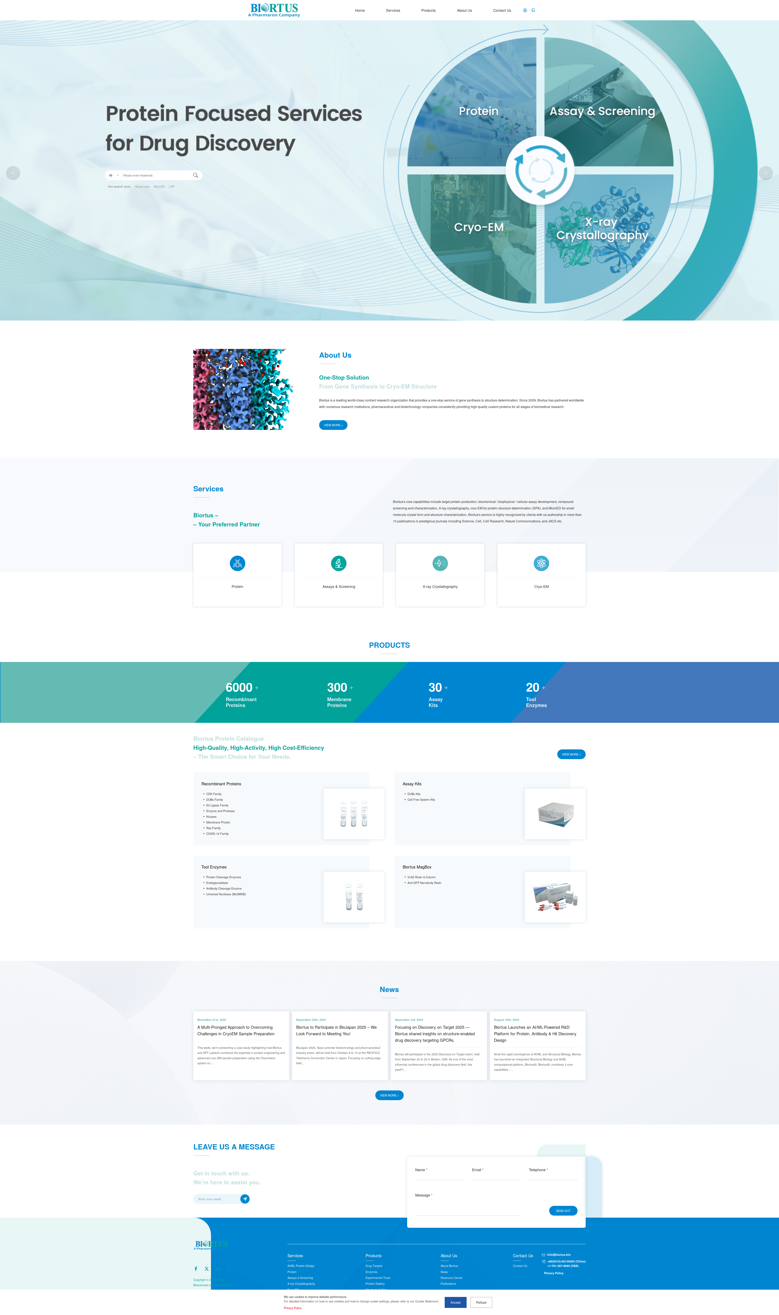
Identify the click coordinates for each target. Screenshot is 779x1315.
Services (393, 10)
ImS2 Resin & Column (422, 877)
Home (360, 10)
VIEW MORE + (333, 425)
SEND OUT (563, 1211)
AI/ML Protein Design (301, 1266)
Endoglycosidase (217, 883)
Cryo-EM (541, 586)
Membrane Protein (218, 822)
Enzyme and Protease (220, 811)
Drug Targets (374, 1266)
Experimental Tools (378, 1278)
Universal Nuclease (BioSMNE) (226, 894)
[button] (766, 173)
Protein (237, 586)
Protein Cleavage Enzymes (223, 877)
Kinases (211, 817)
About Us (464, 10)
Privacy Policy (554, 1273)
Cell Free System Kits (421, 799)
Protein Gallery (375, 1284)
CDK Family (214, 794)
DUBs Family (214, 799)
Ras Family (213, 828)
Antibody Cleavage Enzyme (224, 888)
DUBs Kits (414, 794)
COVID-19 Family (217, 834)
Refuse (481, 1302)
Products (428, 10)
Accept (456, 1302)
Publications (448, 1284)
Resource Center (452, 1278)
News (444, 1272)
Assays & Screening (339, 586)
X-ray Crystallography (440, 586)
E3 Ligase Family (217, 805)
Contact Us (502, 10)
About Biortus (449, 1266)
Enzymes (371, 1272)
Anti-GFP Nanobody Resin (424, 883)
